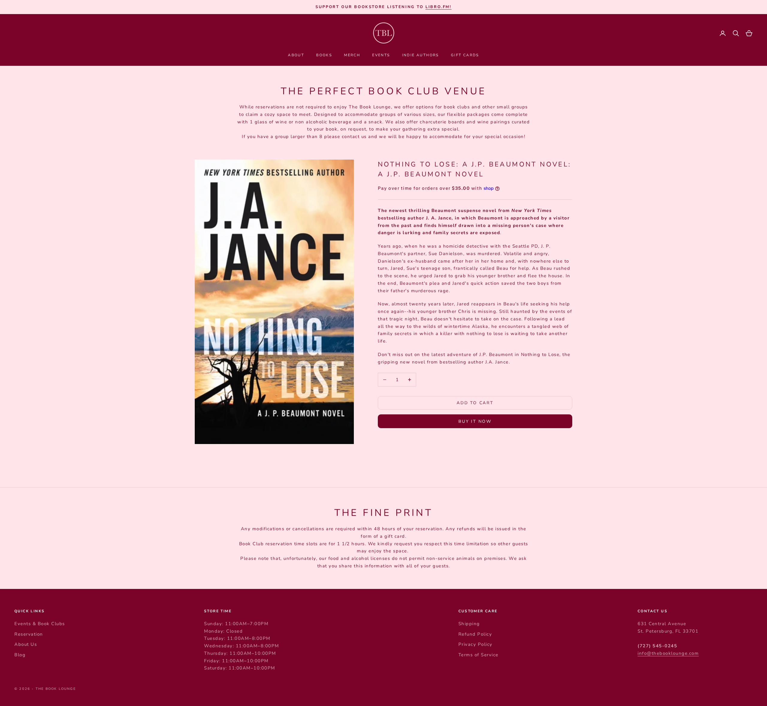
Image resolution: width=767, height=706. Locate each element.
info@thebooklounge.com (668, 653)
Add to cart (475, 403)
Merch (352, 55)
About (296, 55)
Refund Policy (475, 634)
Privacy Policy (475, 644)
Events (381, 55)
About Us (25, 644)
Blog (19, 655)
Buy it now (475, 421)
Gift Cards (465, 55)
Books (324, 55)
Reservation (28, 634)
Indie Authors (420, 55)
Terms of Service (478, 655)
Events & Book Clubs (39, 624)
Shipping (469, 624)
